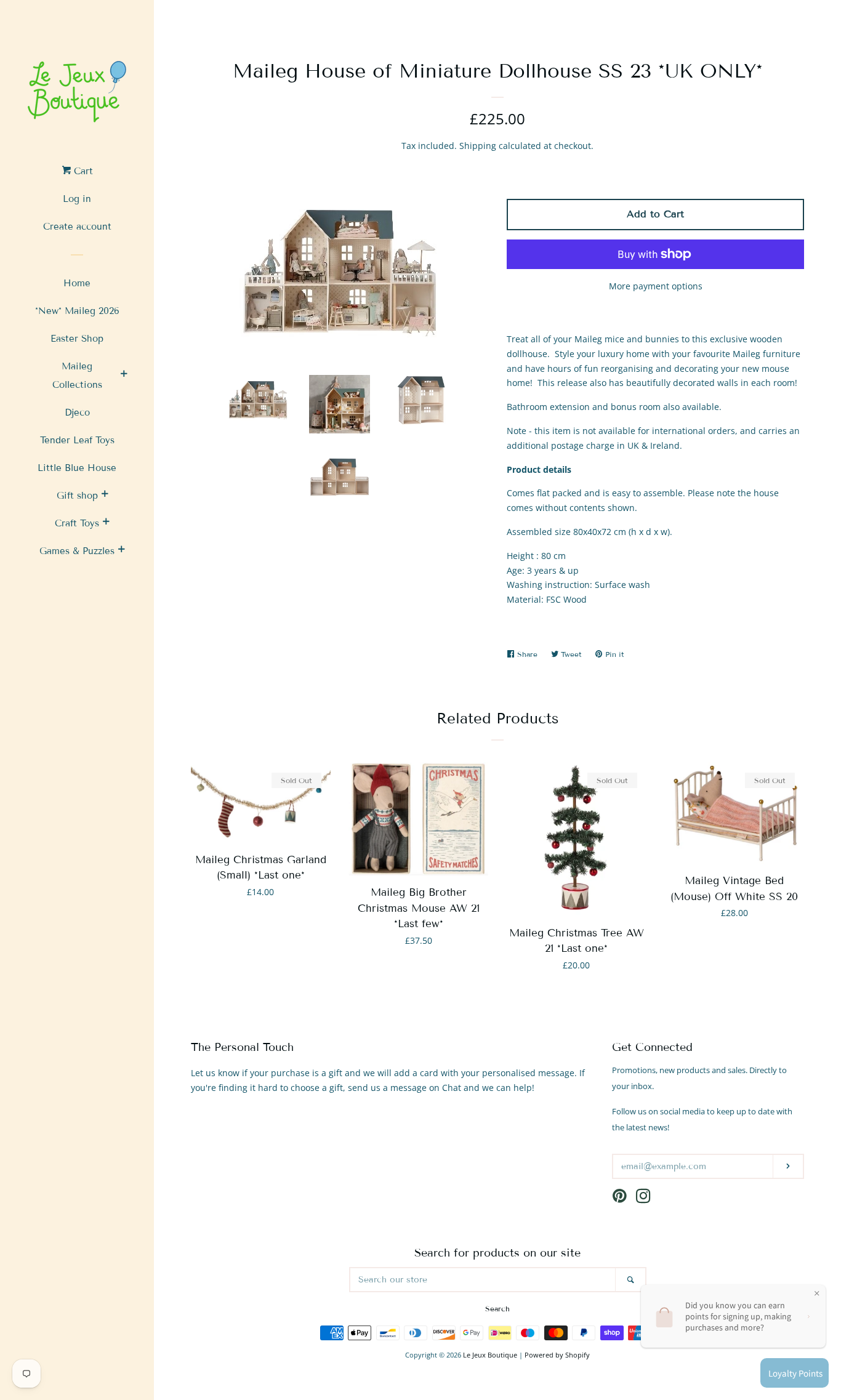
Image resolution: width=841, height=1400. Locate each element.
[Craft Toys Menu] (106, 523)
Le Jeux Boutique (490, 1354)
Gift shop (77, 495)
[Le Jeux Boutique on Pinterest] (619, 1198)
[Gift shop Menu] (104, 495)
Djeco (77, 412)
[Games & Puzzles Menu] (121, 551)
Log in (77, 198)
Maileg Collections (77, 375)
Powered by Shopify (557, 1354)
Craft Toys (77, 523)
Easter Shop (76, 338)
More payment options (655, 286)
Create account (77, 226)
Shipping (477, 145)
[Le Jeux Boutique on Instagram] (643, 1198)
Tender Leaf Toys (77, 440)
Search (497, 1308)
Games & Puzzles (77, 551)
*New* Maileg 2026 (77, 310)
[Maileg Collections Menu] (124, 375)
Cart (82, 171)
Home (77, 283)
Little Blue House (77, 467)
